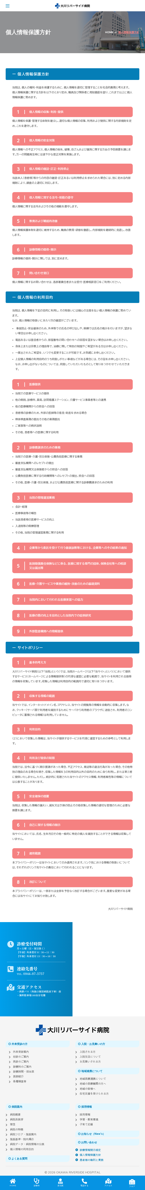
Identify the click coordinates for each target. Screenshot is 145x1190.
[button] (137, 5)
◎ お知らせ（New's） (91, 1134)
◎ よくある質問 (17, 1158)
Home (109, 32)
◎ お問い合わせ (87, 1142)
